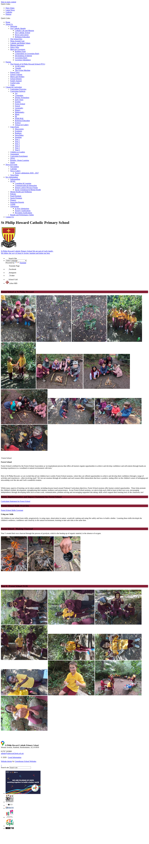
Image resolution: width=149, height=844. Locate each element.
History (17, 110)
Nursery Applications (22, 211)
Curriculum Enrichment (19, 156)
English (17, 102)
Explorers (18, 131)
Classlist (18, 68)
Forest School (20, 104)
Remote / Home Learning (19, 160)
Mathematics (19, 112)
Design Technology (22, 98)
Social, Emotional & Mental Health (28, 190)
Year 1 (17, 139)
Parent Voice (15, 72)
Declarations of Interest (23, 56)
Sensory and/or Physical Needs (26, 188)
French (17, 106)
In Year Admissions (22, 209)
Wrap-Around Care (17, 41)
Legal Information (14, 757)
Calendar (13, 169)
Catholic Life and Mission (24, 31)
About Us (9, 24)
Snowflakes (19, 135)
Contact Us (10, 217)
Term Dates (14, 175)
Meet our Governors (17, 49)
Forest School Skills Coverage (12, 510)
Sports (12, 162)
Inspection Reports (17, 202)
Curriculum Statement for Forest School (15, 501)
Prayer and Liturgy (22, 35)
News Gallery (15, 171)
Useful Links (15, 83)
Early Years (19, 100)
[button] (7, 257)
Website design (6, 761)
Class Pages (14, 127)
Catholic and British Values (20, 43)
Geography (19, 108)
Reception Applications (23, 213)
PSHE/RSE (19, 118)
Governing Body (21, 58)
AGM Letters (20, 66)
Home (8, 22)
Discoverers (19, 129)
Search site (5, 767)
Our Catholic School (22, 33)
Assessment (14, 154)
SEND (12, 181)
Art (16, 93)
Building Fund (20, 51)
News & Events (11, 165)
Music (17, 114)
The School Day (16, 39)
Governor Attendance (23, 60)
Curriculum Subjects (17, 91)
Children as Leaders (17, 152)
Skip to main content (8, 2)
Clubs (12, 85)
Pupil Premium (15, 196)
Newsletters (14, 167)
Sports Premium (16, 198)
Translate (23, 263)
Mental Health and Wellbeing (21, 192)
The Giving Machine (22, 70)
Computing (19, 95)
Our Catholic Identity (18, 28)
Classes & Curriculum (14, 87)
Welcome (13, 26)
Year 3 (17, 144)
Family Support (16, 81)
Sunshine (18, 137)
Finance (13, 200)
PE (16, 116)
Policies (8, 14)
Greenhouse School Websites (25, 761)
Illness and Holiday (17, 77)
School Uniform (16, 75)
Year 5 (17, 148)
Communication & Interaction (26, 185)
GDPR (12, 204)
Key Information (12, 177)
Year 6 (17, 150)
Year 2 (17, 142)
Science (18, 123)
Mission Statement (17, 45)
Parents (8, 62)
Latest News (10, 10)
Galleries (9, 12)
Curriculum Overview (18, 89)
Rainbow (18, 133)
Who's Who (14, 47)
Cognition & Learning (23, 183)
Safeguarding (15, 179)
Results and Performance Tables (22, 215)
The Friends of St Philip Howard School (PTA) (27, 64)
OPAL (12, 158)
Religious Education (22, 37)
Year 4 (17, 146)
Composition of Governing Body (27, 54)
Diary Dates (10, 8)
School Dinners (16, 79)
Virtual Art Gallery (22, 125)
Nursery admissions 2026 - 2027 (27, 173)
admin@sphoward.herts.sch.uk (12, 753)
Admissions (14, 206)
